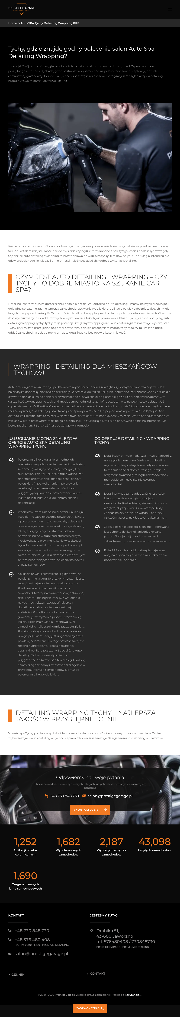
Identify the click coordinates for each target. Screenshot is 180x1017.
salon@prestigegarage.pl (110, 796)
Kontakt (97, 974)
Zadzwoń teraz (87, 1008)
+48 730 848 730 (64, 796)
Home (12, 23)
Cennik (17, 975)
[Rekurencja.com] (133, 995)
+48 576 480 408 (32, 939)
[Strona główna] (21, 10)
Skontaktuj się (86, 809)
